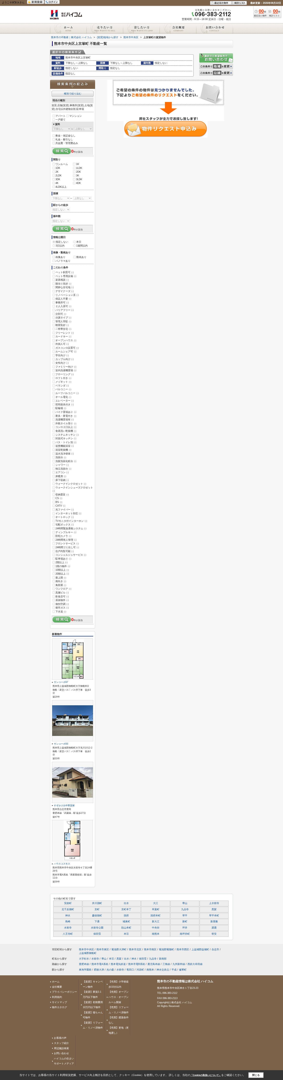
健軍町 (183, 969)
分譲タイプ (63, 317)
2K (57, 171)
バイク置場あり (65, 412)
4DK (78, 183)
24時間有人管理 (65, 539)
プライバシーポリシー (64, 991)
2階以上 (61, 562)
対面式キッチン (65, 438)
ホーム (55, 981)
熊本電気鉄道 (118, 964)
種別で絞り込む (72, 93)
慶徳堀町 (97, 915)
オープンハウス (65, 340)
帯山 (184, 903)
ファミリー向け (65, 366)
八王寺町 (68, 934)
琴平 (184, 915)
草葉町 (155, 909)
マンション (75, 115)
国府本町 (156, 915)
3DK (57, 179)
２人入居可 (63, 306)
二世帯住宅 (63, 328)
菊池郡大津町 (118, 949)
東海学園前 (85, 969)
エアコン (62, 472)
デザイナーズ (64, 291)
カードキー (63, 336)
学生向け (62, 355)
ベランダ (62, 385)
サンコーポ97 (61, 682)
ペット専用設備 (65, 276)
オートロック (64, 517)
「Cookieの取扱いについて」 (205, 1075)
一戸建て (60, 119)
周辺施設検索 (61, 1048)
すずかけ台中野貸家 (64, 805)
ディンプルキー (65, 532)
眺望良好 (62, 325)
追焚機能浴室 (64, 445)
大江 (155, 903)
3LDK (79, 179)
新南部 (163, 958)
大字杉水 (84, 958)
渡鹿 (214, 927)
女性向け (62, 362)
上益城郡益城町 (200, 949)
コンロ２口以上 (65, 427)
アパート (60, 115)
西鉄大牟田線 (195, 964)
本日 (78, 241)
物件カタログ (59, 1007)
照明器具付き (64, 404)
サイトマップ (59, 1002)
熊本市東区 (102, 949)
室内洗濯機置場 (65, 370)
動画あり (81, 257)
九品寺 (185, 909)
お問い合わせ (61, 1053)
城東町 (126, 921)
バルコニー (63, 389)
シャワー (62, 464)
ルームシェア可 (65, 351)
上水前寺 (214, 903)
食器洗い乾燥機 (65, 430)
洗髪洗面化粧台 (65, 461)
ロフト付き (63, 378)
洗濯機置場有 (64, 419)
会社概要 (57, 986)
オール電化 (63, 397)
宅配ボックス (64, 524)
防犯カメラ (63, 536)
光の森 (110, 969)
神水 (67, 915)
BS (58, 502)
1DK (57, 168)
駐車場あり (63, 558)
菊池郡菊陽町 (166, 949)
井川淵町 (97, 903)
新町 (184, 921)
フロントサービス (67, 543)
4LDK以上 (61, 186)
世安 (214, 934)
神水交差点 (163, 969)
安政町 (68, 903)
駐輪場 (60, 408)
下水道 (60, 611)
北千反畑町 (68, 909)
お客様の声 (60, 1037)
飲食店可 (62, 596)
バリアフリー (64, 310)
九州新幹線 (178, 964)
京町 (97, 909)
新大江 (155, 921)
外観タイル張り (65, 423)
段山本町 (126, 927)
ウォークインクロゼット (70, 483)
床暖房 (60, 476)
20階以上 (62, 573)
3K (77, 175)
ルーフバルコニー (67, 393)
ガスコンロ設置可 (67, 347)
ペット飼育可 (64, 272)
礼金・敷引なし (64, 139)
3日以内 (60, 245)
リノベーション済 (67, 295)
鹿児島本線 (153, 964)
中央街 (155, 927)
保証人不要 (63, 298)
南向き (60, 581)
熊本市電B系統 (136, 964)
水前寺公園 (97, 927)
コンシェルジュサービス (70, 554)
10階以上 (62, 569)
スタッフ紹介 (61, 1043)
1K (77, 164)
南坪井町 (185, 934)
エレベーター (64, 400)
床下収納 (62, 480)
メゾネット (63, 381)
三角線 (166, 964)
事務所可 (62, 302)
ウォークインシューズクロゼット (73, 489)
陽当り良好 (63, 283)
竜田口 (130, 969)
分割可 (60, 313)
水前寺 (68, 927)
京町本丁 (126, 909)
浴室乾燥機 (63, 449)
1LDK (79, 168)
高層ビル (62, 592)
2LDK (58, 175)
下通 (97, 921)
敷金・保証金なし (65, 135)
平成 (174, 969)
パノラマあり (62, 260)
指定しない (62, 241)
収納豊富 (62, 494)
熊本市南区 (150, 949)
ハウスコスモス (62, 863)
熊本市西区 (183, 949)
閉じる (256, 1074)
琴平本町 (214, 915)
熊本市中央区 (86, 949)
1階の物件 (62, 566)
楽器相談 (62, 279)
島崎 (67, 921)
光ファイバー (64, 509)
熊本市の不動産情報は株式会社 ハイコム (185, 981)
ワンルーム (61, 164)
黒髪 (214, 909)
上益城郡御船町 (87, 953)
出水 (126, 903)
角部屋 (60, 585)
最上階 (60, 577)
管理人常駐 (63, 321)
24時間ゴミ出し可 (67, 547)
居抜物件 (62, 600)
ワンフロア (63, 588)
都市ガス (62, 607)
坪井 (184, 927)
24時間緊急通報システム (70, 528)
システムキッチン (67, 434)
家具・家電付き (65, 415)
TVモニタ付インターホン (71, 520)
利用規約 (57, 997)
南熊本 (155, 934)
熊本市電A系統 (99, 964)
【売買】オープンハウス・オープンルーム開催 (119, 996)
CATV (60, 505)
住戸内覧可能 (64, 551)
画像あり (60, 257)
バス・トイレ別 (65, 442)
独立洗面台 (63, 468)
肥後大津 (99, 969)
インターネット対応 (68, 513)
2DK (78, 171)
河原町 (140, 969)
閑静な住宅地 (64, 287)
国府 (126, 915)
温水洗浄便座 (64, 453)
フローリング (64, 374)
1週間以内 (82, 245)
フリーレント (64, 332)
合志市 (215, 949)
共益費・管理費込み (66, 143)
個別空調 (62, 604)
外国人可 (62, 344)
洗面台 (60, 457)
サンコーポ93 (61, 743)
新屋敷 (214, 921)
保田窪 (97, 934)
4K (57, 183)
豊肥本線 (84, 964)
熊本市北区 (135, 949)
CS (58, 498)
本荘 (126, 934)
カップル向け (64, 359)
